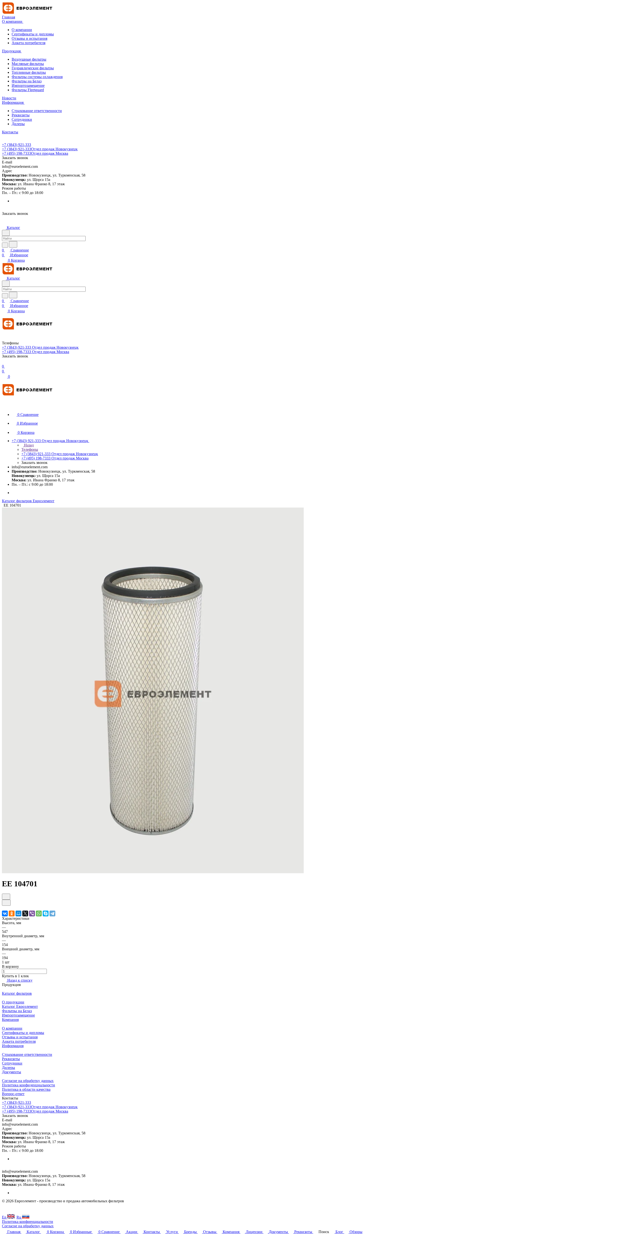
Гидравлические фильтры (33, 68)
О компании (22, 30)
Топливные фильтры (29, 72)
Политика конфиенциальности (27, 1222)
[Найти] (13, 244)
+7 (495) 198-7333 (35, 153)
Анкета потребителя (28, 43)
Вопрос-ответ (13, 1094)
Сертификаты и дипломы (33, 34)
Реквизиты (21, 115)
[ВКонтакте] (5, 913)
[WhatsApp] (39, 913)
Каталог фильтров (17, 993)
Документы (11, 1072)
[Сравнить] (6, 903)
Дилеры (18, 124)
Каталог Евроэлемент (20, 1006)
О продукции (13, 1002)
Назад (28, 445)
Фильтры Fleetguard (28, 90)
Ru (19, 1217)
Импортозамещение (28, 85)
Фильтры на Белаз (26, 81)
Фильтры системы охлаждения (37, 77)
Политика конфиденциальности (28, 1085)
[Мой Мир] (18, 913)
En (4, 1217)
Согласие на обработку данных (28, 1081)
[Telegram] (52, 913)
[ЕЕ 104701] (153, 872)
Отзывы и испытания (29, 38)
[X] (25, 913)
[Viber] (32, 913)
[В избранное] (6, 897)
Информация (13, 1046)
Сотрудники (22, 119)
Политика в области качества (26, 1089)
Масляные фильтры (28, 64)
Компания (10, 1020)
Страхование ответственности (37, 111)
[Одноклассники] (12, 913)
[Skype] (46, 913)
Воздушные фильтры (29, 59)
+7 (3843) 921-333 (16, 145)
